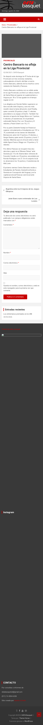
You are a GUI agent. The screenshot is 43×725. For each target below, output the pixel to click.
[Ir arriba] (39, 714)
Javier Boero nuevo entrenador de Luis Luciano (22, 200)
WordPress (28, 721)
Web (5, 273)
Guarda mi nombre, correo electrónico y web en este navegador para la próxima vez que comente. (21, 288)
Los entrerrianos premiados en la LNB (17, 314)
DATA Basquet (19, 72)
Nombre (7, 253)
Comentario (8, 225)
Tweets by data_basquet (11, 329)
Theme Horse (24, 718)
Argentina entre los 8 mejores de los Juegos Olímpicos (22, 190)
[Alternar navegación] (5, 19)
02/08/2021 (7, 72)
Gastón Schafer (20, 700)
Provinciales (9, 60)
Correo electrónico (11, 263)
